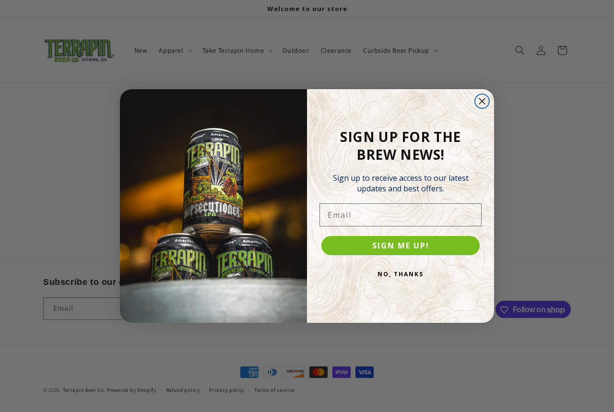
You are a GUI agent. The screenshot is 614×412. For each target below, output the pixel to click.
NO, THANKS (401, 274)
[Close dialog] (482, 101)
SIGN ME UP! (400, 245)
